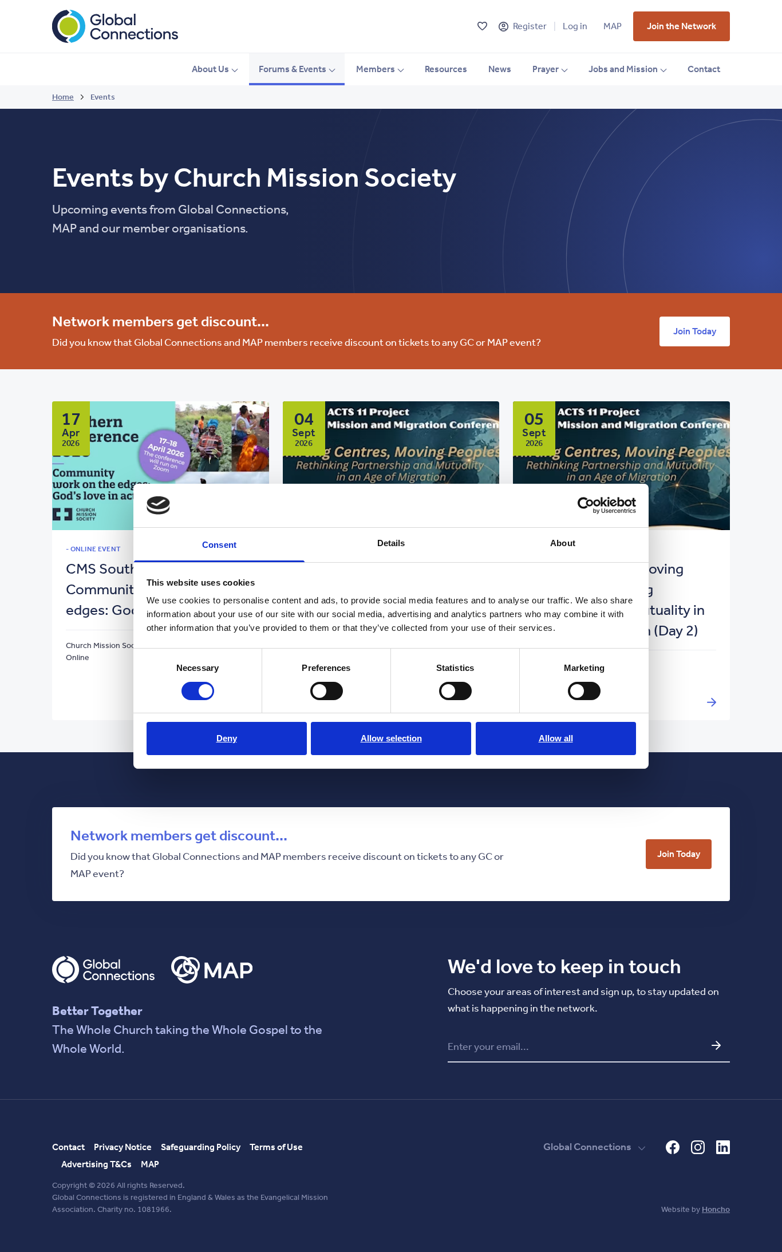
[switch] (326, 691)
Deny (226, 738)
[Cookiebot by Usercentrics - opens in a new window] (586, 505)
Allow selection (391, 738)
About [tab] (562, 543)
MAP (612, 26)
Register (530, 26)
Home (63, 97)
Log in (575, 26)
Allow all (556, 738)
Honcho (716, 1209)
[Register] (503, 26)
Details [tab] (391, 543)
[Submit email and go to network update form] (716, 1045)
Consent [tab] (219, 545)
